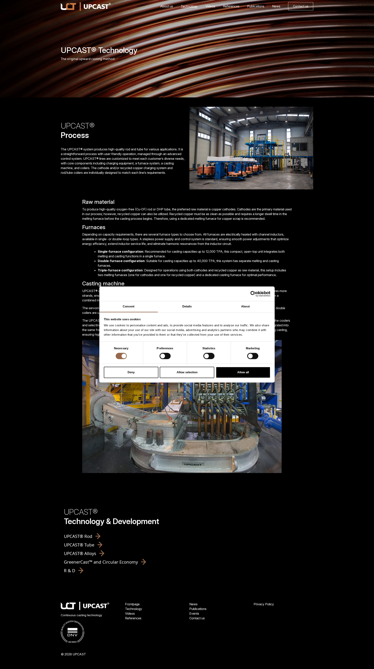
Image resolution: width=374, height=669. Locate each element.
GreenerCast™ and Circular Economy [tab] (101, 562)
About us (166, 6)
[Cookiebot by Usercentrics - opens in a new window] (253, 294)
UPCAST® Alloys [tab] (80, 553)
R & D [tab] (69, 570)
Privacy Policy (264, 604)
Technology (189, 6)
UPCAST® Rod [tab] (78, 536)
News (276, 6)
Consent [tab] (128, 306)
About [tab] (245, 306)
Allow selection (187, 372)
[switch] (165, 356)
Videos (210, 6)
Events (194, 613)
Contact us (300, 6)
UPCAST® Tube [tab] (79, 545)
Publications (255, 6)
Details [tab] (187, 306)
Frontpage (132, 604)
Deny (131, 372)
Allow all (243, 372)
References (231, 6)
